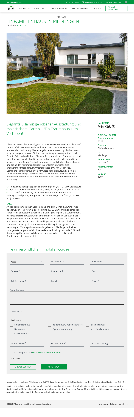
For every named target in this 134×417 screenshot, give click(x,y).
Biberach (21, 25)
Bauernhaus (20, 329)
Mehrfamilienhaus (100, 329)
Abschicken (53, 367)
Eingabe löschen (23, 367)
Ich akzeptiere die (38, 352)
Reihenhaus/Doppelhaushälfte (67, 324)
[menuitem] (24, 8)
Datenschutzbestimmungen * (47, 352)
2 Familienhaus (98, 324)
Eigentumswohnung (62, 329)
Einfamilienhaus (22, 324)
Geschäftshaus (21, 333)
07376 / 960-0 (74, 2)
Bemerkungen (17, 290)
